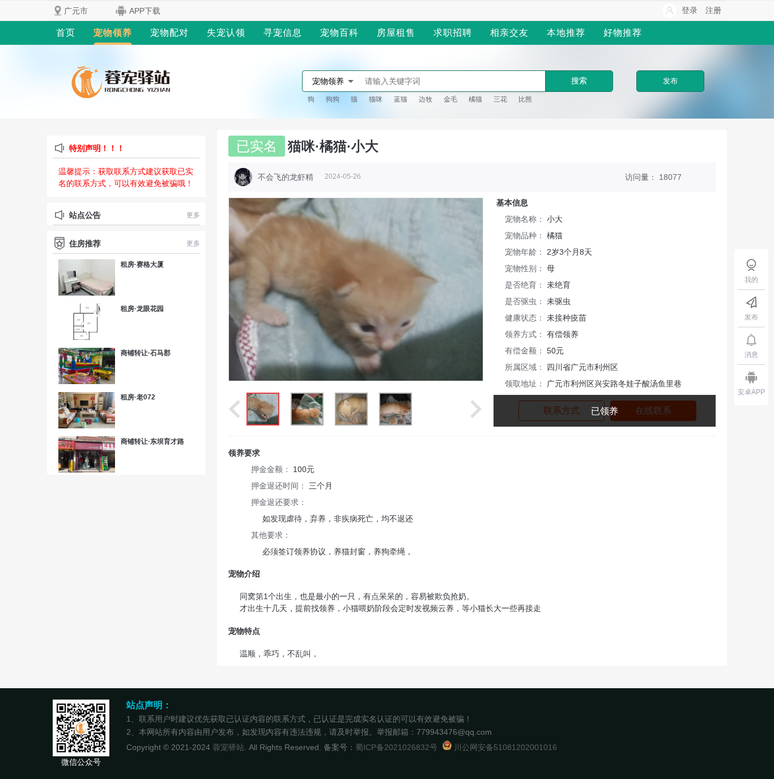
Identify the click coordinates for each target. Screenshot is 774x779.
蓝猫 (400, 99)
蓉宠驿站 (228, 747)
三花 (500, 99)
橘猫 (475, 99)
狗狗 (332, 99)
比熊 (525, 99)
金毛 (450, 99)
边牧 (425, 99)
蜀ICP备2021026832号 (396, 747)
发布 (670, 81)
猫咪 (375, 99)
